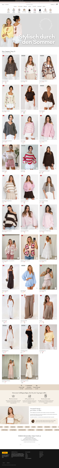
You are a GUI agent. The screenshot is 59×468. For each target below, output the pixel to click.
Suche (26, 453)
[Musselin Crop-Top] (11, 157)
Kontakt (26, 457)
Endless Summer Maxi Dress (24, 380)
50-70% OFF (34, 6)
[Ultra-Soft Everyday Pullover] (29, 217)
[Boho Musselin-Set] (29, 277)
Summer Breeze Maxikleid (42, 260)
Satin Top (40, 320)
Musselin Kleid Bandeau (5, 290)
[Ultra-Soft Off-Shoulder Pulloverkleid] (48, 157)
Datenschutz (41, 453)
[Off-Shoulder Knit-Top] (48, 337)
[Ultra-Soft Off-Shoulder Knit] (48, 127)
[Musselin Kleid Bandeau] (11, 277)
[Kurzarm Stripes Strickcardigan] (48, 187)
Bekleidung (25, 6)
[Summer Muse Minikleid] (48, 277)
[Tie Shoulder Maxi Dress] (11, 337)
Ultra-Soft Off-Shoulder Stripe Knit (7, 230)
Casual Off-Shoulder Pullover (25, 200)
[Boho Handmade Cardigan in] (48, 67)
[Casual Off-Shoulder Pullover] (29, 187)
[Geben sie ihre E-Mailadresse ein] (39, 445)
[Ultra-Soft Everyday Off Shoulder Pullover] (48, 217)
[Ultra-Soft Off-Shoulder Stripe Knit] (11, 217)
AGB (40, 457)
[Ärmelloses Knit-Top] (29, 97)
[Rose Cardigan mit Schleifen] (11, 97)
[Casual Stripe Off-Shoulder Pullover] (11, 187)
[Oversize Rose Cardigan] (29, 67)
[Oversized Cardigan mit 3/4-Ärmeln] (11, 127)
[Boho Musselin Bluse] (48, 97)
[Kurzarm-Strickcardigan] (11, 67)
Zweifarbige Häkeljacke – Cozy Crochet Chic (8, 260)
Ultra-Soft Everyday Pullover (24, 230)
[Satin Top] (48, 307)
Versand (26, 454)
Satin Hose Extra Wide (24, 320)
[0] (56, 5)
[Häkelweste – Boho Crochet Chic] (29, 247)
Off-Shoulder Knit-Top (42, 350)
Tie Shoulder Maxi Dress (5, 350)
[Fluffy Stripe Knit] (29, 127)
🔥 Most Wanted (20, 6)
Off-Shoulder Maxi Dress (24, 350)
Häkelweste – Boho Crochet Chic (25, 260)
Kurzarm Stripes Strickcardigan (43, 200)
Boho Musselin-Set (23, 290)
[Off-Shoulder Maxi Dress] (29, 337)
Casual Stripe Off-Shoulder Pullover (7, 200)
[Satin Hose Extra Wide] (29, 307)
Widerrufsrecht (41, 454)
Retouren (44, 6)
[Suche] (55, 5)
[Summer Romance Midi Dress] (11, 367)
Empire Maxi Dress (4, 320)
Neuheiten (15, 6)
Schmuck (29, 6)
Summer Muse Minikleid (42, 290)
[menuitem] (15, 6)
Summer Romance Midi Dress (6, 380)
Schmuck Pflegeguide (28, 458)
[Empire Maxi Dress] (11, 307)
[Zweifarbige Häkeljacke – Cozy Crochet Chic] (11, 247)
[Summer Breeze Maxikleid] (48, 247)
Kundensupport (39, 6)
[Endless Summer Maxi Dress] (29, 367)
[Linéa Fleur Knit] (29, 157)
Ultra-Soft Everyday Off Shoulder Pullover (45, 230)
